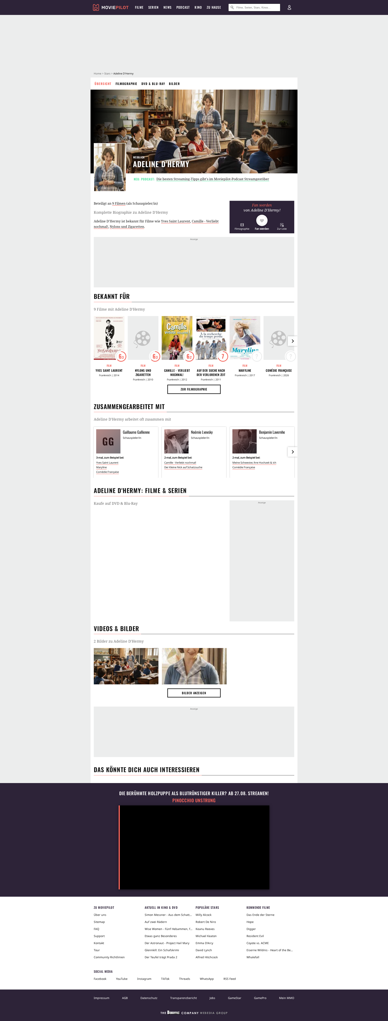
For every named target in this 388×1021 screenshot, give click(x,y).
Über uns (100, 915)
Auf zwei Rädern (156, 922)
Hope (250, 922)
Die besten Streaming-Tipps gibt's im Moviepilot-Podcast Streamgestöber (212, 179)
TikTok (165, 979)
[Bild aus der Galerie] (126, 667)
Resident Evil (255, 936)
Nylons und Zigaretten (127, 226)
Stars (107, 73)
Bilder (174, 83)
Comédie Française (279, 370)
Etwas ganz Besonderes (161, 936)
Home (97, 73)
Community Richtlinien (109, 957)
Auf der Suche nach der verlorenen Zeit (211, 372)
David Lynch (204, 950)
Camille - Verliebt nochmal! (177, 372)
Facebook (100, 979)
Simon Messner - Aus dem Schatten (168, 915)
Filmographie (126, 83)
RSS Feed (230, 979)
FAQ (96, 929)
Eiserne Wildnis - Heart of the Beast (270, 950)
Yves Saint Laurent (175, 221)
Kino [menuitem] (198, 7)
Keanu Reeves (205, 929)
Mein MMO (286, 998)
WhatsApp (207, 979)
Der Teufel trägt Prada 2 (161, 957)
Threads (184, 979)
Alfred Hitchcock (207, 957)
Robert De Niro (206, 922)
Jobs (212, 998)
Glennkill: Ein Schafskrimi (162, 950)
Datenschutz (148, 998)
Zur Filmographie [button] (194, 389)
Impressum (101, 998)
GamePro (260, 998)
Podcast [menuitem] (183, 7)
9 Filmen (118, 203)
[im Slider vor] (292, 341)
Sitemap (99, 922)
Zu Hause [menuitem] (214, 7)
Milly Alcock (203, 915)
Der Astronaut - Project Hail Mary (167, 943)
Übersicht (103, 83)
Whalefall (253, 957)
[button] (242, 226)
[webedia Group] (194, 1013)
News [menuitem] (167, 7)
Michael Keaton (206, 936)
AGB (125, 998)
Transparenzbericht (183, 998)
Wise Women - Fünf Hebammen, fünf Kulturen (168, 929)
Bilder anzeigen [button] (194, 693)
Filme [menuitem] (139, 7)
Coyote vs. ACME (258, 943)
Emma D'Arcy (204, 943)
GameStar (234, 998)
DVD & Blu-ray (153, 83)
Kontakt (99, 943)
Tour (97, 950)
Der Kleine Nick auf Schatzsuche (183, 467)
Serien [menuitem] (153, 7)
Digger (251, 929)
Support (99, 936)
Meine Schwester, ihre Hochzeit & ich (254, 462)
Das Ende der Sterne (260, 915)
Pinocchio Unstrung (194, 800)
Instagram (144, 979)
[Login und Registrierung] (289, 7)
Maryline (245, 370)
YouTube (122, 979)
